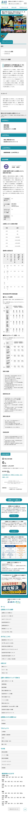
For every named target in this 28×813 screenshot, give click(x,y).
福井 (12, 786)
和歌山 (21, 793)
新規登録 (3, 723)
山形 (19, 777)
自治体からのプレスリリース (11, 141)
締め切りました (14, 809)
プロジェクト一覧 (4, 7)
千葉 (15, 781)
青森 (7, 777)
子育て (3, 738)
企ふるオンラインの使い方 (7, 616)
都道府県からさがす (8, 774)
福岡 (3, 803)
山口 (15, 797)
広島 (12, 797)
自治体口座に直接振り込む (7, 646)
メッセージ (7, 53)
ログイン (3, 720)
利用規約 (3, 767)
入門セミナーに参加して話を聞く (9, 659)
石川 (9, 786)
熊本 (12, 803)
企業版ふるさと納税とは (7, 612)
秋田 (16, 777)
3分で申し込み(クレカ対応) (7, 643)
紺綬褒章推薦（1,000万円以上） (12, 152)
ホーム (3, 607)
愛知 (3, 787)
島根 (6, 797)
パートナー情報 (5, 755)
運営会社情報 (4, 752)
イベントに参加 (5, 700)
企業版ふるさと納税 (7, 609)
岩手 (10, 777)
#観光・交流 (5, 477)
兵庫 (15, 793)
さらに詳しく (14, 515)
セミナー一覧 (4, 669)
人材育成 (3, 731)
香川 (21, 797)
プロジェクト (5, 728)
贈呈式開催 (6, 127)
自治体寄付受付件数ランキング (8, 652)
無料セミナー (4, 666)
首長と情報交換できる (9, 140)
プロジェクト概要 (8, 51)
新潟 (3, 786)
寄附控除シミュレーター (7, 628)
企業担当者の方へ (5, 625)
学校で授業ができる (6, 697)
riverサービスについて (6, 619)
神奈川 (21, 781)
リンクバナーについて (6, 761)
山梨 (15, 786)
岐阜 (21, 786)
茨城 (3, 781)
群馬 (9, 781)
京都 (9, 793)
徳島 (18, 797)
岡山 (9, 797)
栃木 (6, 781)
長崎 (9, 803)
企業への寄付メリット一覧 (7, 681)
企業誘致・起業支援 (6, 734)
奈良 (18, 793)
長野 (18, 786)
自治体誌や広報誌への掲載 (7, 709)
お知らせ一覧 (4, 673)
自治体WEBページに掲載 (10, 129)
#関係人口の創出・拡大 (16, 475)
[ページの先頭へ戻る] (25, 809)
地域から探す (14, 7)
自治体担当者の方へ (6, 622)
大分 (15, 803)
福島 (22, 777)
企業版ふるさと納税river (8, 717)
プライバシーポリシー (6, 764)
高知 (3, 799)
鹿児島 (21, 803)
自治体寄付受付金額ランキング (8, 655)
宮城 (13, 777)
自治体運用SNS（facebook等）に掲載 (10, 706)
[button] (3, 36)
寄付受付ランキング (23, 7)
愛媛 (24, 797)
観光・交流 (4, 744)
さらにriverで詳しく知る (7, 631)
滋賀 (6, 793)
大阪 (12, 793)
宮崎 (18, 803)
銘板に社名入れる (5, 703)
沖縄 (3, 805)
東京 (18, 781)
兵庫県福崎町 (5, 454)
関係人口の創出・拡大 (6, 741)
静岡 (24, 786)
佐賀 (6, 803)
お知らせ (3, 663)
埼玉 (12, 781)
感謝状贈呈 (6, 125)
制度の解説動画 (5, 758)
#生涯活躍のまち (6, 475)
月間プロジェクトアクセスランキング (10, 649)
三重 (3, 793)
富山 (6, 786)
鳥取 (3, 797)
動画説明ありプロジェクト (7, 640)
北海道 (3, 777)
